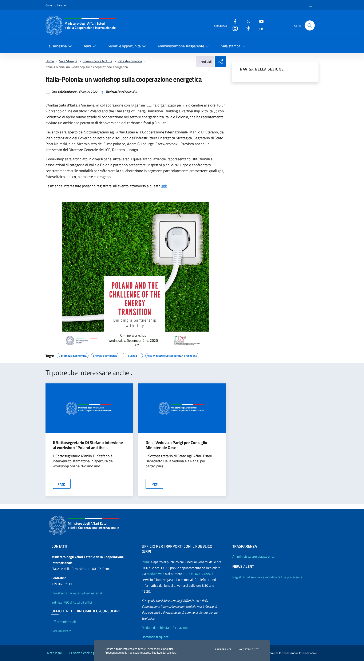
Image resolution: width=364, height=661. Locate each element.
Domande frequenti (155, 636)
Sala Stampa (68, 61)
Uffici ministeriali (63, 621)
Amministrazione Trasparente (181, 46)
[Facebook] (233, 21)
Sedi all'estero (61, 630)
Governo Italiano (56, 5)
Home (50, 61)
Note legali (55, 652)
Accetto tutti (249, 649)
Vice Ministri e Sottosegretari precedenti (172, 355)
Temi (87, 46)
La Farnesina (57, 46)
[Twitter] (246, 21)
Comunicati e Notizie (97, 61)
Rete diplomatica (130, 61)
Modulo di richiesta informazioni (165, 627)
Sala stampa (230, 46)
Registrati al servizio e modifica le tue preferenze (267, 577)
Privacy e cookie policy (85, 652)
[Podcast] (246, 28)
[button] (310, 25)
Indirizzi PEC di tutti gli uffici (71, 602)
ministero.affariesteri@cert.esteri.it (76, 593)
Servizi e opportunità (124, 46)
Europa (132, 355)
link (164, 186)
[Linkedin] (260, 28)
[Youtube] (260, 21)
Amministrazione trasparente (253, 556)
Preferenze (223, 649)
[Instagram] (233, 28)
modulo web (155, 573)
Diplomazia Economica (73, 355)
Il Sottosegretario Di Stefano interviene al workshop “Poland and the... (88, 445)
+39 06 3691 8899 (196, 573)
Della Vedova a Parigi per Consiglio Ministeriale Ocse (176, 445)
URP (147, 561)
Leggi (62, 483)
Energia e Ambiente (105, 355)
